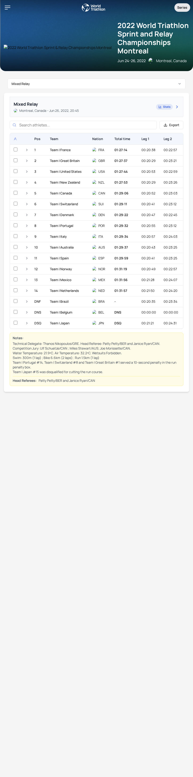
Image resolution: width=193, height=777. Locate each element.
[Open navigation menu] (7, 7)
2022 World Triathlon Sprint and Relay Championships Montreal (153, 38)
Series (182, 7)
